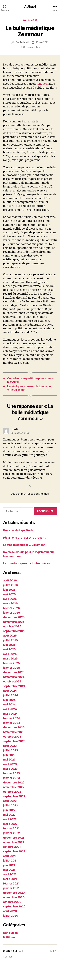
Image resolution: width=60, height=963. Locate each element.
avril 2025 (10, 654)
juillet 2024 (10, 695)
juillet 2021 (10, 860)
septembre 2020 (14, 906)
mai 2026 (9, 594)
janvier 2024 (11, 722)
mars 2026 (10, 603)
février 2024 (11, 718)
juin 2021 (9, 865)
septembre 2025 (14, 631)
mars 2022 (10, 823)
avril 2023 (10, 764)
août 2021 (9, 856)
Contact (7, 956)
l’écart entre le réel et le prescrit (24, 537)
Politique (9, 937)
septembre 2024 (14, 686)
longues (42, 84)
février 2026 (11, 608)
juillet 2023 (10, 750)
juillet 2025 (10, 640)
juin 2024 (9, 699)
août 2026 (10, 580)
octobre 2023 (12, 736)
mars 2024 (10, 713)
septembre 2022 (14, 796)
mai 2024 (9, 704)
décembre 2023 (14, 727)
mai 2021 (9, 869)
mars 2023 (10, 768)
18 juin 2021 (42, 42)
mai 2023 (9, 759)
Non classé (29, 20)
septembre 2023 (14, 741)
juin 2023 (9, 755)
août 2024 (10, 690)
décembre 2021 (13, 837)
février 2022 (11, 828)
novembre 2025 (13, 621)
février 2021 (11, 883)
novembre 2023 (13, 732)
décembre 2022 (13, 782)
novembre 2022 (13, 787)
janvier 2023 (11, 777)
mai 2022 (9, 814)
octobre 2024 (12, 681)
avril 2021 (9, 874)
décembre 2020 (14, 892)
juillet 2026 (10, 585)
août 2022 (10, 800)
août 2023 (10, 745)
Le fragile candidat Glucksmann (24, 544)
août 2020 (10, 911)
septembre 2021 (14, 851)
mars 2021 (10, 879)
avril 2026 (10, 598)
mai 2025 (9, 649)
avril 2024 (10, 709)
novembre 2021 (13, 842)
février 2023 (11, 773)
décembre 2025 (14, 617)
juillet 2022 (10, 805)
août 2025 (10, 635)
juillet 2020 (10, 915)
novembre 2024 (13, 676)
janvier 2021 (11, 888)
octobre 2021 (12, 846)
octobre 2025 (12, 626)
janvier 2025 (11, 667)
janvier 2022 (11, 833)
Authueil (30, 6)
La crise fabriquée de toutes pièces (26, 563)
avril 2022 (9, 819)
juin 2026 (9, 589)
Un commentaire (32, 47)
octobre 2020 (12, 901)
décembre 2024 (14, 672)
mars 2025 (10, 658)
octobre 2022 (12, 791)
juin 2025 (9, 644)
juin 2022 (9, 810)
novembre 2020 (14, 897)
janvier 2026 (11, 612)
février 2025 (11, 663)
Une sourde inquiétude (18, 530)
